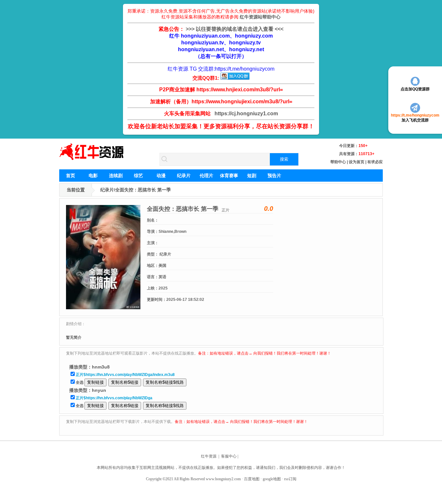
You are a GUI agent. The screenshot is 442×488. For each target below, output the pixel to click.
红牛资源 (208, 456)
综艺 (138, 175)
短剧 (251, 175)
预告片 (274, 175)
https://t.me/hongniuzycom (244, 69)
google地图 (272, 479)
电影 (93, 175)
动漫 (161, 175)
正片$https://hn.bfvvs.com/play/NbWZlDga (114, 398)
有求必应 (375, 162)
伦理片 (206, 175)
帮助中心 (338, 162)
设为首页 (356, 162)
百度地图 (252, 479)
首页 (70, 175)
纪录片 (184, 175)
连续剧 (116, 175)
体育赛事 (229, 175)
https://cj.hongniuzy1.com (245, 113)
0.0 (268, 208)
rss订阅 (290, 479)
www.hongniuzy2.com (223, 479)
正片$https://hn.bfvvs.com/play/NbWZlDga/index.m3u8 (125, 374)
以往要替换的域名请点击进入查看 (234, 29)
